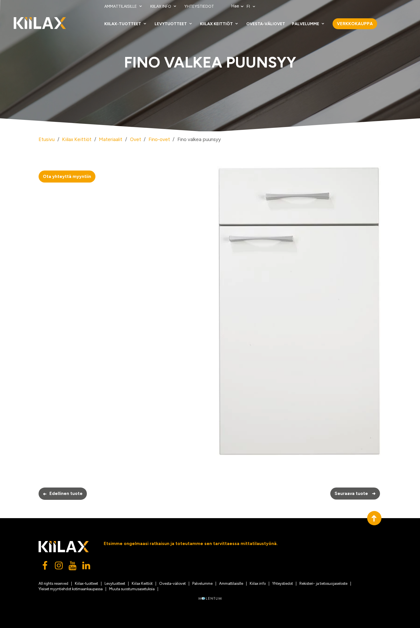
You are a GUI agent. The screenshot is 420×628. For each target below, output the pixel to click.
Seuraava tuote (355, 493)
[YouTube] (73, 567)
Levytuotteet (171, 23)
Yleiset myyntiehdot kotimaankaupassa (71, 589)
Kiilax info (161, 6)
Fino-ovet (159, 139)
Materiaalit (110, 139)
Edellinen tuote (63, 494)
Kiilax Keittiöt (217, 23)
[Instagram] (59, 567)
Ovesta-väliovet (265, 23)
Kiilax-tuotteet (123, 23)
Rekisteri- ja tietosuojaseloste (323, 583)
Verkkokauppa (355, 23)
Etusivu (47, 139)
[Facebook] (45, 567)
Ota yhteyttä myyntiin (67, 176)
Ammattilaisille (121, 6)
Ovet (135, 139)
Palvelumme (306, 23)
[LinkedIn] (86, 567)
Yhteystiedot (199, 6)
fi (249, 6)
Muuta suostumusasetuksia (132, 589)
